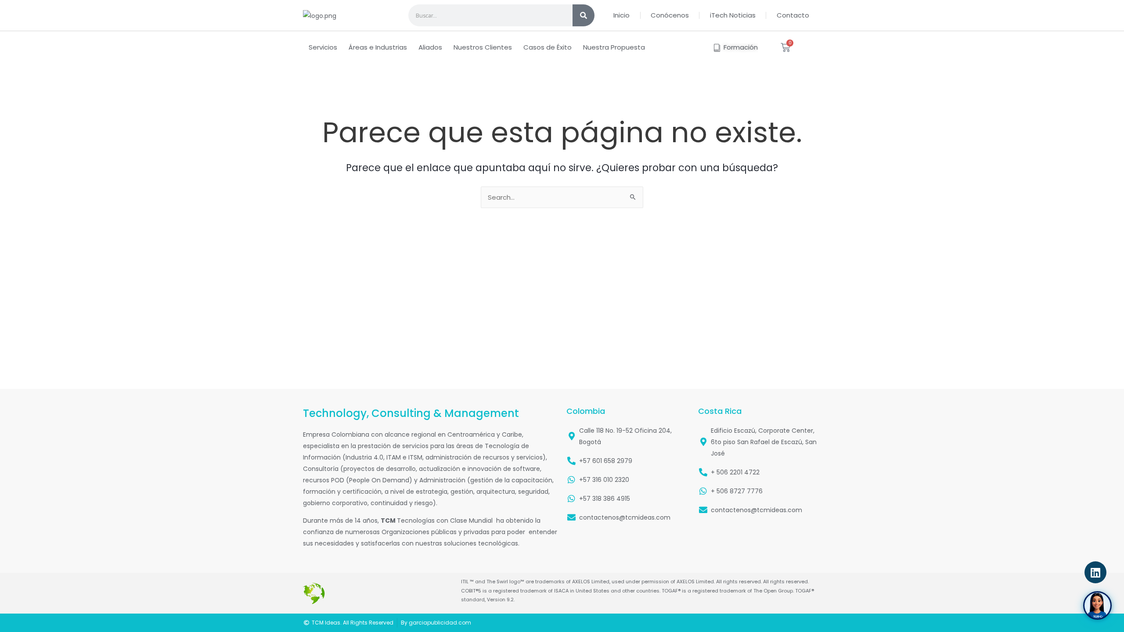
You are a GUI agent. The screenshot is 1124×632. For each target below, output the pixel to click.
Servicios (323, 47)
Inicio (621, 15)
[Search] (583, 15)
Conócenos (670, 15)
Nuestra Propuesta (614, 47)
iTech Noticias (733, 15)
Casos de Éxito (547, 47)
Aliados (430, 47)
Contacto (793, 15)
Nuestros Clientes (483, 47)
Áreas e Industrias (378, 47)
